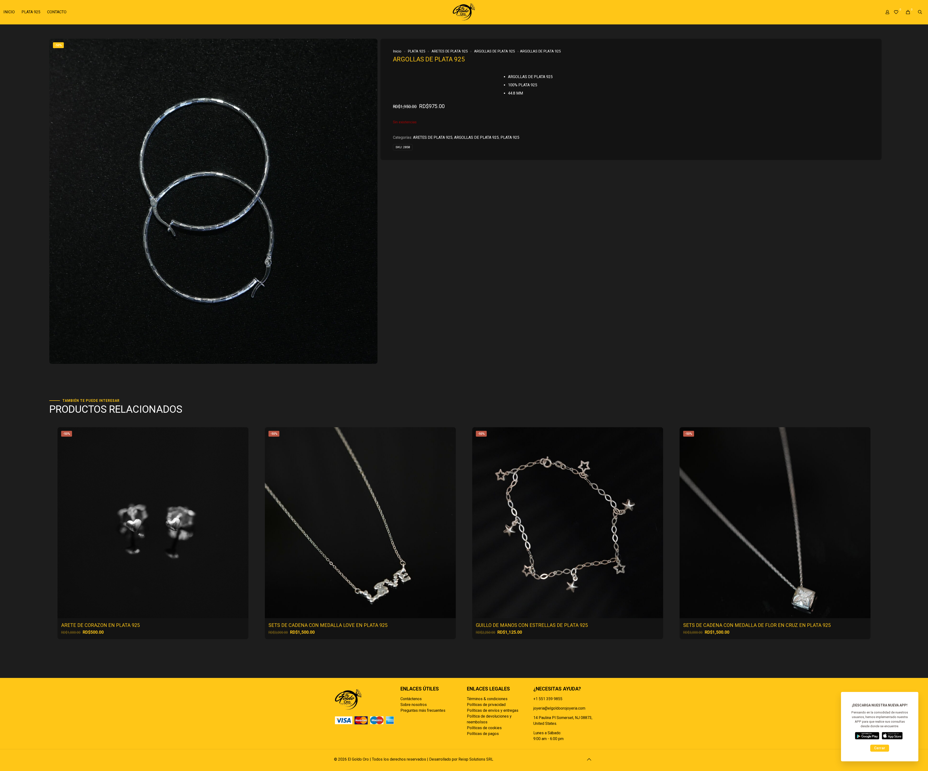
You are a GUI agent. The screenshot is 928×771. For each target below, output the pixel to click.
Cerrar (879, 748)
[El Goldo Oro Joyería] (464, 12)
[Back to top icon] (589, 759)
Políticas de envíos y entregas (492, 710)
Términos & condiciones (487, 699)
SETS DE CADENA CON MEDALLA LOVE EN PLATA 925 (327, 625)
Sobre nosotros (413, 704)
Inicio (397, 51)
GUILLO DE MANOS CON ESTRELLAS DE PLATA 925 (532, 625)
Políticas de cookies (484, 728)
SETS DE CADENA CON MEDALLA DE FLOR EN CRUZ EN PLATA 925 (757, 625)
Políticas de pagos (483, 733)
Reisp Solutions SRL (475, 759)
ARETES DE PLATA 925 (450, 51)
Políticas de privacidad (486, 704)
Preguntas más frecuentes (422, 710)
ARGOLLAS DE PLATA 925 (494, 51)
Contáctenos (411, 699)
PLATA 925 (416, 51)
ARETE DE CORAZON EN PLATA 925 (100, 625)
